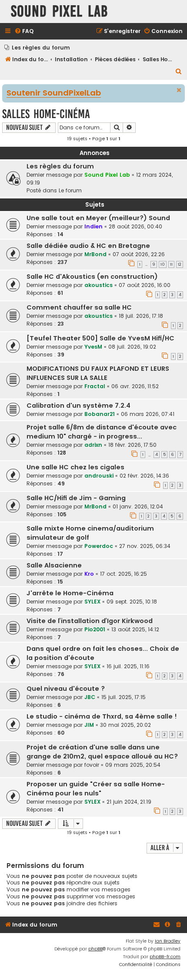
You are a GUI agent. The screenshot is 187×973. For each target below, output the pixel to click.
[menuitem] (23, 31)
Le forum (70, 190)
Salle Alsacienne (54, 565)
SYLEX (92, 601)
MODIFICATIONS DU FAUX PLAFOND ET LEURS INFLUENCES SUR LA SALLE (98, 373)
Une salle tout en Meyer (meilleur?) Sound (98, 218)
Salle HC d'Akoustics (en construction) (92, 276)
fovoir (91, 765)
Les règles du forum (60, 166)
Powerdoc (98, 546)
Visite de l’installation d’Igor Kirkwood (90, 621)
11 (171, 264)
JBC (89, 697)
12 (179, 264)
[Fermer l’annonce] (179, 90)
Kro (89, 573)
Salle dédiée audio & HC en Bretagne (88, 245)
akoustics (98, 285)
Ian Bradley (167, 941)
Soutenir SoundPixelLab (54, 93)
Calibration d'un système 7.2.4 (78, 405)
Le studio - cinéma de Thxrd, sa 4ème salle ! (102, 716)
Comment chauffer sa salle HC (79, 307)
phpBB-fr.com (165, 956)
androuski (99, 475)
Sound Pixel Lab (107, 174)
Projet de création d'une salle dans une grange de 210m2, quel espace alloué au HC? (102, 752)
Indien (93, 226)
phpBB (95, 949)
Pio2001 (94, 629)
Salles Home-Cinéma (46, 114)
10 (162, 264)
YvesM (93, 346)
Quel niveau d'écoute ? (66, 688)
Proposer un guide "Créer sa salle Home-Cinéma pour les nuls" (96, 789)
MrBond (95, 254)
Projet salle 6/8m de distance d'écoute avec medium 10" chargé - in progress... (102, 432)
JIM (89, 725)
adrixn (93, 445)
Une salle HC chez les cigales (75, 467)
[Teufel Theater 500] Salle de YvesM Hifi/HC (100, 338)
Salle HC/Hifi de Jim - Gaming (76, 498)
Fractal (94, 386)
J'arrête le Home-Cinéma (70, 593)
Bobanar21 (99, 414)
